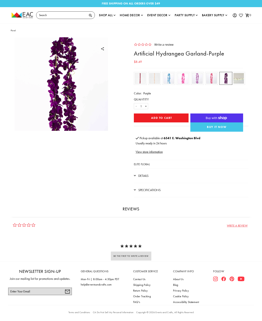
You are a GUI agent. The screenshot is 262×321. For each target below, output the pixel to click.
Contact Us (139, 279)
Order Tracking (142, 296)
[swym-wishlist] (241, 15)
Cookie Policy (181, 296)
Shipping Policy (142, 285)
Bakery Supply (213, 15)
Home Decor (130, 15)
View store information (149, 152)
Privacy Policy (181, 290)
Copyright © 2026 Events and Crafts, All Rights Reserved (164, 312)
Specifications (149, 190)
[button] (237, 226)
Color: (138, 93)
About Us (178, 279)
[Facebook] (223, 280)
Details (143, 176)
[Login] (234, 15)
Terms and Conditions (79, 312)
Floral (13, 30)
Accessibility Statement (186, 302)
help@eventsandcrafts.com (96, 284)
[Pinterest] (232, 280)
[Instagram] (215, 280)
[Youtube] (241, 280)
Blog (175, 285)
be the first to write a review (131, 256)
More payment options (216, 127)
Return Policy (140, 290)
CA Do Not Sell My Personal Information (113, 312)
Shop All (106, 15)
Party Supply (185, 15)
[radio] (140, 78)
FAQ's (136, 302)
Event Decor (157, 15)
